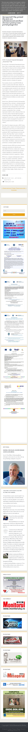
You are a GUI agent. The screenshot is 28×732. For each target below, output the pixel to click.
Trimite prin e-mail (9, 181)
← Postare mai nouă (6, 188)
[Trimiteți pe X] (6, 175)
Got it (19, 13)
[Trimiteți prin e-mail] (3, 175)
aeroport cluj (9, 178)
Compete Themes (12, 729)
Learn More (11, 13)
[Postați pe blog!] (4, 175)
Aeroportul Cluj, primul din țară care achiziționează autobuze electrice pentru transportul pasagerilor (12, 21)
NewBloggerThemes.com (14, 730)
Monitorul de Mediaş (19, 725)
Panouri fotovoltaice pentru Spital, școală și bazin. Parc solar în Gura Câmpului (16, 518)
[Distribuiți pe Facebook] (7, 175)
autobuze (18, 178)
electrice (7, 180)
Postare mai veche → (21, 188)
